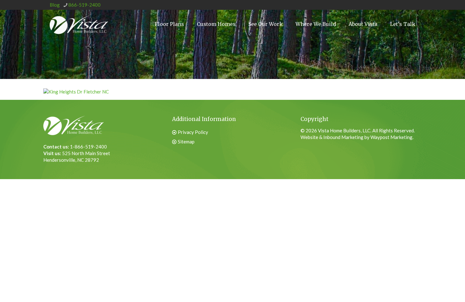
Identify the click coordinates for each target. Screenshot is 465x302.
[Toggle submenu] (315, 47)
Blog (55, 5)
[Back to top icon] (428, 286)
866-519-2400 (84, 5)
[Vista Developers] (79, 24)
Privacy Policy (193, 132)
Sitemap (186, 141)
